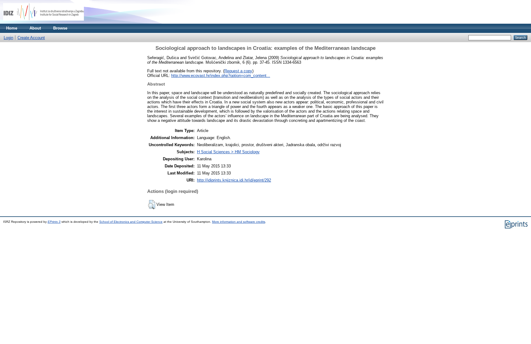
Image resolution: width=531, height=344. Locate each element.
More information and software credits (238, 221)
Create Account (31, 37)
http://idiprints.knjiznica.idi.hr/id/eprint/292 (234, 180)
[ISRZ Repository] (43, 22)
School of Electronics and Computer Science (131, 221)
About (35, 28)
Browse (60, 28)
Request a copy (238, 71)
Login (8, 37)
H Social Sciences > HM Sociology (228, 152)
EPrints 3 (54, 221)
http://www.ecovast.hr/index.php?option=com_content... (220, 75)
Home (11, 28)
